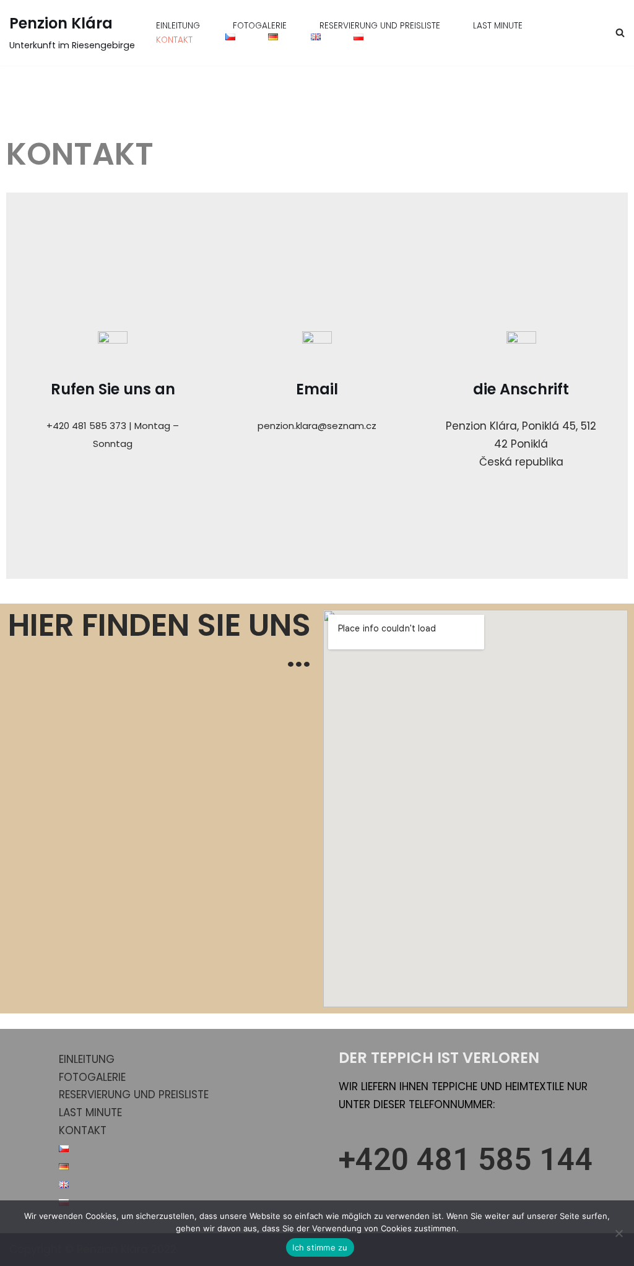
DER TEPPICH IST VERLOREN (439, 1057)
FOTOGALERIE (260, 26)
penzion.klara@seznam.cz (317, 425)
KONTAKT (174, 40)
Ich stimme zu (319, 1247)
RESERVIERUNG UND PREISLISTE (379, 26)
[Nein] (618, 1233)
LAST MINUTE (498, 26)
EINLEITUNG (178, 26)
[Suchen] (620, 32)
